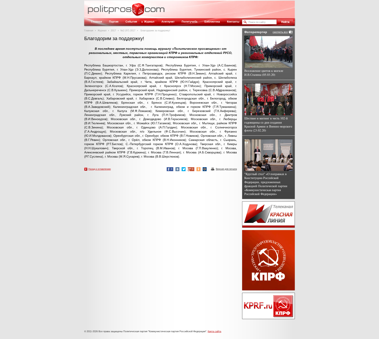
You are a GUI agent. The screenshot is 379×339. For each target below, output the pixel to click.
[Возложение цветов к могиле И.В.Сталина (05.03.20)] (268, 52)
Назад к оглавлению (99, 169)
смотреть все (280, 32)
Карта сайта (214, 331)
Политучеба (189, 21)
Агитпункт (168, 21)
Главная (96, 21)
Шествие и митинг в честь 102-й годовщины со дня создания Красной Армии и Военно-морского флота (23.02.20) (268, 124)
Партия (113, 21)
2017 (113, 30)
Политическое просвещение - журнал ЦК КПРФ (138, 12)
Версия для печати (226, 169)
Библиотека (212, 21)
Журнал (149, 21)
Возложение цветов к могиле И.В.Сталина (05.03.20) (263, 73)
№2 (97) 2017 (127, 30)
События (131, 21)
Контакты (233, 21)
